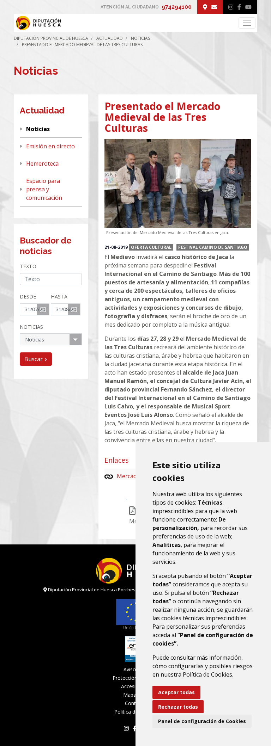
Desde (28, 296)
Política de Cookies (207, 674)
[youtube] (248, 7)
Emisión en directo (50, 146)
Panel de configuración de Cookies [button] (202, 721)
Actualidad (109, 38)
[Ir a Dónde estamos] (205, 7)
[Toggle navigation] (247, 23)
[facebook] (239, 7)
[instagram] (230, 7)
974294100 (177, 7)
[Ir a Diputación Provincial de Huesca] (37, 23)
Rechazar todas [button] (178, 706)
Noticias (140, 38)
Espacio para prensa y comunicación (44, 189)
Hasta (59, 296)
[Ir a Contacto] (214, 7)
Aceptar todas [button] (176, 692)
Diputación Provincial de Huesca (51, 38)
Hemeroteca (42, 163)
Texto (28, 266)
